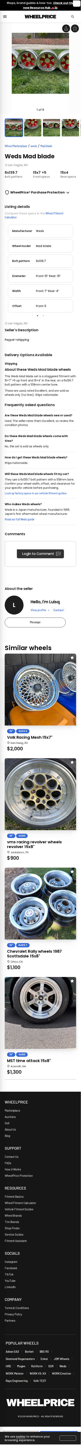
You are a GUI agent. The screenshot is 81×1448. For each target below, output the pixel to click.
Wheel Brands (13, 1215)
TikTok (9, 1274)
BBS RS (44, 1351)
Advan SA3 (12, 1351)
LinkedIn (10, 1287)
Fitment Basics (14, 1196)
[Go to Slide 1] (14, 127)
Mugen (21, 1366)
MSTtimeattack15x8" (29, 1060)
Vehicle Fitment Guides (19, 1209)
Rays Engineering (16, 1380)
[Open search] (74, 16)
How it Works (13, 1169)
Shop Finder (12, 1228)
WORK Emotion (61, 1373)
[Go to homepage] (40, 17)
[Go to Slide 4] (70, 127)
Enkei (44, 1359)
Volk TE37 (39, 1380)
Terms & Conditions (17, 1308)
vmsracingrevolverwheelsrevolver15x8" (34, 844)
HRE (8, 1366)
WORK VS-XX (38, 1373)
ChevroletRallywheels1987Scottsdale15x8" (34, 953)
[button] (40, 68)
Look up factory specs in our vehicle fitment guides (35, 493)
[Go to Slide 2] (33, 127)
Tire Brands (12, 1222)
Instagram (11, 1261)
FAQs (8, 1163)
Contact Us (11, 1156)
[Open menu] (6, 17)
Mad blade (46, 146)
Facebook (11, 1268)
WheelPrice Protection (19, 1175)
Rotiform (36, 1366)
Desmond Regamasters (20, 1359)
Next (79, 268)
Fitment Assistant (16, 1240)
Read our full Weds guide (20, 519)
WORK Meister (15, 1373)
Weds (62, 1366)
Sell (7, 1123)
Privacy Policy (13, 1314)
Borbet (29, 1351)
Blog (7, 1135)
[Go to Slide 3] (51, 127)
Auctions (10, 1117)
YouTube (10, 1280)
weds (34, 146)
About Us (10, 1129)
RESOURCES (15, 1188)
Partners (10, 1320)
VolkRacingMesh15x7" (29, 737)
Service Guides (14, 1234)
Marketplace (12, 1110)
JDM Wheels (61, 1359)
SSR (51, 1366)
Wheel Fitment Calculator (20, 1203)
